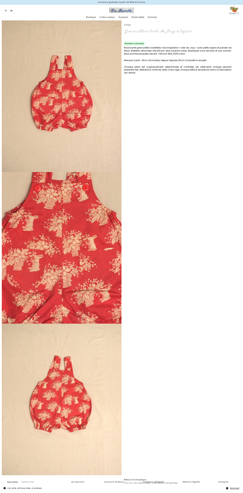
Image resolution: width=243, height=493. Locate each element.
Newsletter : (13, 482)
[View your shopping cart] (234, 9)
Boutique (91, 17)
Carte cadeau (107, 17)
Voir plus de (151, 483)
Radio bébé (138, 17)
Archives (152, 17)
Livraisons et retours (114, 481)
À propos (123, 17)
